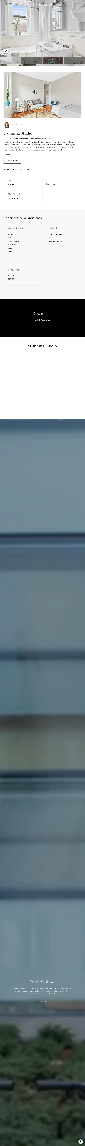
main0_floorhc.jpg (42, 320)
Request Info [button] (12, 161)
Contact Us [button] (42, 1001)
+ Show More (9, 154)
